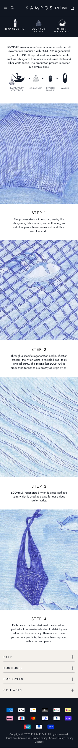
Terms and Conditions (18, 738)
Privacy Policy (39, 738)
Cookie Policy (57, 738)
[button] (5, 8)
